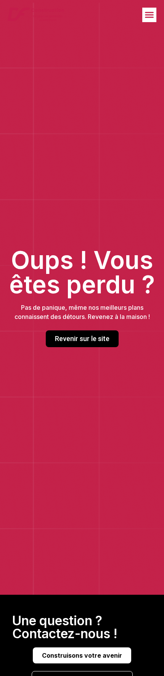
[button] (149, 15)
